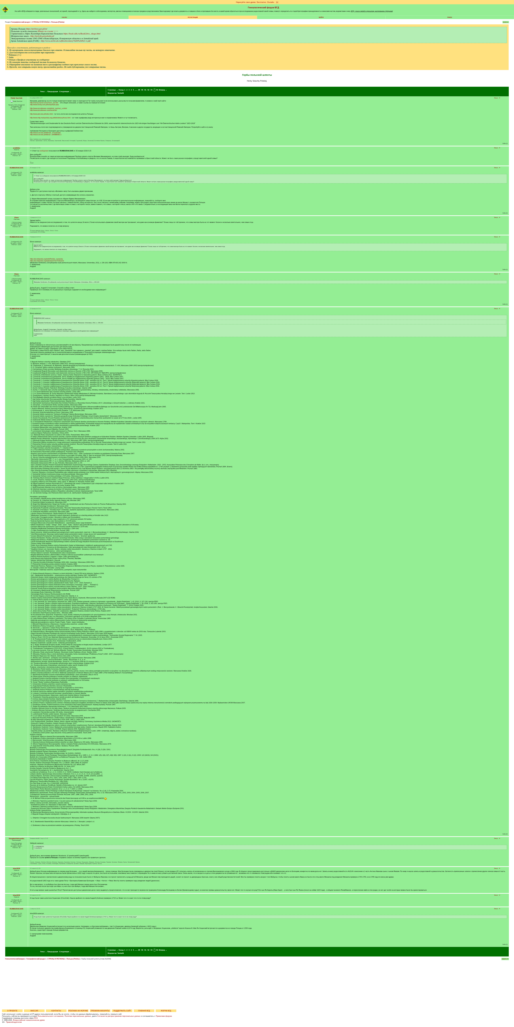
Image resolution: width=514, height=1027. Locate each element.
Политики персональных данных (78, 1016)
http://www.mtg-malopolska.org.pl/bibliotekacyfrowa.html (50, 118)
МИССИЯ (34, 1011)
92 (148, 90)
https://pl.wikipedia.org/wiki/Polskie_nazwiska (46, 259)
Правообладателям (14, 1022)
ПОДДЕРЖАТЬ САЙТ (122, 1011)
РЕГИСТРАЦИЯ (193, 17)
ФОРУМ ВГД (166, 1011)
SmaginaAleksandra (16, 839)
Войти (321, 17)
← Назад (120, 90)
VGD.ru (64, 17)
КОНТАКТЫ (56, 1011)
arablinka (16, 148)
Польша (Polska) (57, 22)
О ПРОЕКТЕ (12, 1011)
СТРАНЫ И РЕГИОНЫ (41, 22)
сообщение (43, 151)
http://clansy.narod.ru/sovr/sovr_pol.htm (44, 103)
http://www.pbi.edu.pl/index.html (41, 114)
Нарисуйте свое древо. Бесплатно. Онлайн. (255, 2)
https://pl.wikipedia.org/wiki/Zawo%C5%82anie (47, 261)
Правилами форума (164, 1016)
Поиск (449, 17)
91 (145, 90)
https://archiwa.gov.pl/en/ (36, 29)
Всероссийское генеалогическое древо (29, 1020)
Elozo (16, 218)
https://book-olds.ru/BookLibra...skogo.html (81, 34)
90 (142, 90)
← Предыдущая (51, 91)
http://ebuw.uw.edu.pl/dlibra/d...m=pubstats (45, 133)
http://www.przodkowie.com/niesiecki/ (43, 110)
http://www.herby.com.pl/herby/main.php (44, 105)
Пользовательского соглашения (50, 1016)
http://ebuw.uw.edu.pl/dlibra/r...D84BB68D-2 (45, 135)
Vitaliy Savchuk (16, 98)
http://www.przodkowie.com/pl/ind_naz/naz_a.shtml (48, 108)
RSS (36, 1018)
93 (151, 90)
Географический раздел (20, 22)
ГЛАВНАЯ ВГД (144, 1011)
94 (157, 90)
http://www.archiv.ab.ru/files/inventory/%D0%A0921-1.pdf (65, 41)
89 (139, 90)
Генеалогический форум (15, 959)
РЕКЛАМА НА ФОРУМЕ (78, 1011)
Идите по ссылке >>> (48, 31)
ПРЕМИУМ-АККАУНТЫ (100, 1011)
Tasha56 (120, 93)
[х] (277, 2)
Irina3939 (16, 868)
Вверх (496, 98)
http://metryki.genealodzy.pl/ (42, 36)
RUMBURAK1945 (16, 168)
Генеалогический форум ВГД (263, 7)
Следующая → (65, 91)
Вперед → (163, 90)
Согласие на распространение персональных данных (118, 1016)
